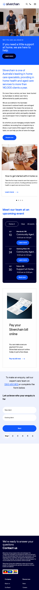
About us (7, 583)
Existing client (9, 418)
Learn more (9, 56)
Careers (25, 587)
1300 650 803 (11, 384)
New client (8, 410)
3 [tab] (20, 200)
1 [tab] (16, 200)
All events (30, 224)
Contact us (10, 548)
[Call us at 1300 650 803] (30, 4)
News (24, 583)
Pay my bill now (15, 359)
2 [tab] (18, 200)
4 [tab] (22, 200)
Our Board (7, 587)
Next (19, 428)
